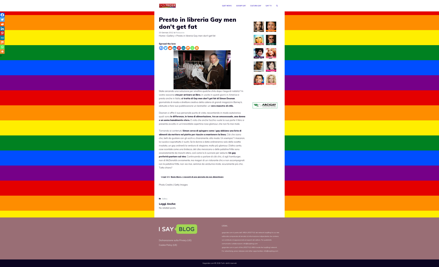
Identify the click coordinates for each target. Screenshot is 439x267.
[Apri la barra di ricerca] (277, 5)
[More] (197, 48)
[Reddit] (170, 48)
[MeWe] (183, 48)
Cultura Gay (255, 6)
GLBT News (227, 6)
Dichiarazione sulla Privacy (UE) (175, 240)
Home (162, 35)
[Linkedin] (175, 48)
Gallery (170, 35)
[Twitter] (166, 48)
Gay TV (269, 6)
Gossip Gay (241, 6)
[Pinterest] (179, 48)
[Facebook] (161, 48)
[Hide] (1, 56)
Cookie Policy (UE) (168, 245)
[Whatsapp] (192, 48)
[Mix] (188, 48)
